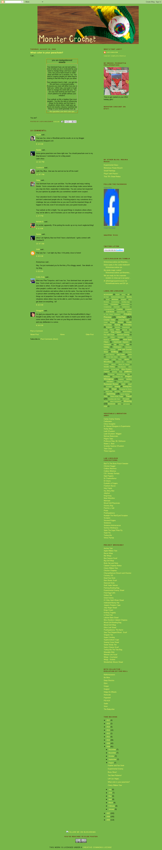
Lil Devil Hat (108, 615)
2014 (108, 727)
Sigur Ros (117, 391)
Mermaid (107, 501)
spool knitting (125, 394)
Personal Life (121, 374)
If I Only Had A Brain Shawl (114, 600)
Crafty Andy (40, 277)
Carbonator (108, 421)
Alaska (117, 294)
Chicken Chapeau (110, 570)
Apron (123, 294)
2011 (108, 737)
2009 (108, 743)
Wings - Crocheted (110, 657)
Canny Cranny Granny (112, 419)
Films (118, 329)
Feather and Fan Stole (116, 765)
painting (114, 371)
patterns (128, 371)
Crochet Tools (124, 320)
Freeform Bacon (110, 486)
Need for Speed (124, 364)
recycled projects (123, 381)
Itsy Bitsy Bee (109, 491)
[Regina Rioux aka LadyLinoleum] (111, 225)
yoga (105, 406)
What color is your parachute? (46, 52)
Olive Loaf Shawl (110, 627)
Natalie (38, 150)
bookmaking (115, 302)
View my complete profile (115, 56)
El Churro (107, 481)
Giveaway (121, 337)
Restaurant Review (111, 384)
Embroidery (127, 325)
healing (121, 344)
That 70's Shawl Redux (112, 176)
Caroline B (40, 168)
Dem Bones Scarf (110, 580)
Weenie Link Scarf (110, 655)
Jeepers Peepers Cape (112, 605)
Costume (128, 309)
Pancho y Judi (109, 508)
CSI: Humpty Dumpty (111, 473)
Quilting (129, 379)
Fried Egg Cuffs (109, 593)
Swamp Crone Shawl (111, 642)
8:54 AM (39, 325)
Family (105, 329)
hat (115, 344)
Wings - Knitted (109, 659)
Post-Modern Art (117, 376)
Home (62, 334)
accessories (108, 294)
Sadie (106, 703)
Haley (38, 180)
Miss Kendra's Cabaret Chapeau (115, 620)
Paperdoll (107, 698)
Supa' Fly (107, 533)
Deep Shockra (109, 680)
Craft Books (110, 311)
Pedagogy (111, 374)
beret (107, 299)
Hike (127, 344)
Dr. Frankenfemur (110, 478)
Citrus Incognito (109, 424)
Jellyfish (107, 493)
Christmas (114, 304)
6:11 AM (39, 228)
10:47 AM (40, 244)
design (112, 322)
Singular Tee (108, 635)
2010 (108, 740)
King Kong (107, 496)
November (112, 753)
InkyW (38, 135)
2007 (108, 813)
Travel (129, 396)
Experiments (126, 327)
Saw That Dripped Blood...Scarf (115, 632)
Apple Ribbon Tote (110, 551)
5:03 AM (39, 271)
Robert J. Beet (109, 444)
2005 (108, 820)
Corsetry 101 (108, 575)
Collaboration (125, 304)
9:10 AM (39, 144)
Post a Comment (36, 331)
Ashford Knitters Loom (117, 297)
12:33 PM (40, 162)
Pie (128, 374)
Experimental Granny (115, 769)
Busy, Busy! (112, 772)
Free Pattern (116, 332)
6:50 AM (39, 256)
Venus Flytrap (109, 538)
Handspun (107, 344)
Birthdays (115, 299)
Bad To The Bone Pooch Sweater (116, 463)
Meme (127, 359)
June (110, 793)
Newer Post (34, 334)
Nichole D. (40, 222)
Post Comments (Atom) (49, 339)
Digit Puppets (109, 476)
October (111, 756)
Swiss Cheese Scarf (111, 647)
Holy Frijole (108, 488)
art (128, 294)
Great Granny (109, 598)
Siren (106, 706)
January (111, 809)
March (111, 803)
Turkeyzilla (108, 535)
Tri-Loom (126, 399)
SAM (38, 249)
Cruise (105, 322)
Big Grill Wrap (109, 561)
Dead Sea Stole (109, 578)
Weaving (128, 401)
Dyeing (117, 325)
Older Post (90, 334)
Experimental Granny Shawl (114, 590)
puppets (121, 379)
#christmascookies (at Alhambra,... (116, 262)
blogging (123, 299)
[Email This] (65, 121)
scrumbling (109, 386)
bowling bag (125, 302)
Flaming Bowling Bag (111, 588)
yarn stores (126, 404)
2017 (108, 720)
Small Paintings (109, 171)
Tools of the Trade (116, 396)
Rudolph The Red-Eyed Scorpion (116, 515)
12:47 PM (40, 174)
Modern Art (119, 362)
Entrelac (109, 327)
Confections (125, 307)
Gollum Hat (108, 595)
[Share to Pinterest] (75, 121)
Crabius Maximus (110, 468)
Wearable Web (109, 652)
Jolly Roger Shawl (110, 608)
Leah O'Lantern (109, 431)
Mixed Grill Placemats (112, 503)
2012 (108, 733)
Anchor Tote (108, 548)
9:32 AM (39, 305)
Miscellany (108, 362)
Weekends (111, 404)
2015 (108, 723)
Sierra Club (109, 391)
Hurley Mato (108, 429)
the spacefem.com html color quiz (62, 111)
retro (123, 384)
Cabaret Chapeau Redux (113, 566)
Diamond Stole (109, 583)
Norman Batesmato (111, 436)
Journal (113, 349)
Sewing (117, 386)
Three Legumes (109, 451)
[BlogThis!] (68, 121)
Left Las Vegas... (114, 779)
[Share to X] (70, 121)
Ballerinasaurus (109, 675)
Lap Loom (121, 354)
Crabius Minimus (110, 471)
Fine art (124, 329)
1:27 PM (39, 216)
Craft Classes (121, 311)
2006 (108, 817)
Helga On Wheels (110, 692)
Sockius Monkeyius (111, 528)
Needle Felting (109, 367)
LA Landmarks (127, 352)
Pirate (106, 511)
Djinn (105, 683)
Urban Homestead (115, 401)
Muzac (113, 364)
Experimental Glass (111, 165)
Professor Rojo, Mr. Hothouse (114, 441)
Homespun (117, 347)
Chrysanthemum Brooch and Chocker (117, 573)
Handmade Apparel (121, 342)
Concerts (116, 307)
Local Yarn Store (112, 357)
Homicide (107, 695)
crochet (121, 316)
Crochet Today (109, 320)
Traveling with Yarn (114, 399)
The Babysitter (109, 709)
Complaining (107, 307)
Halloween (115, 340)
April (110, 799)
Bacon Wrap (108, 553)
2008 (108, 747)
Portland (107, 376)
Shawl (114, 389)
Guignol (106, 689)
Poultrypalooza (109, 513)
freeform (127, 332)
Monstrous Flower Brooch (113, 168)
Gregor (106, 686)
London (123, 357)
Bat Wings (107, 556)
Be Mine (107, 677)
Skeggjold (39, 311)
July (110, 789)
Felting (112, 329)
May (110, 796)
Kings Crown (108, 610)
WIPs (119, 404)
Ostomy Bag (108, 506)
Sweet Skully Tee (110, 645)
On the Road (115, 369)
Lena (130, 354)
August (111, 763)
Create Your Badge (109, 228)
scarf (130, 384)
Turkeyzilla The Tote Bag (113, 650)
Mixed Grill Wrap (110, 625)
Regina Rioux (108, 187)
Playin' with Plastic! (111, 174)
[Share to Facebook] (73, 121)
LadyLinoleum (112, 52)
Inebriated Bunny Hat (111, 603)
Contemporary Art (109, 309)
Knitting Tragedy (110, 613)
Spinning (111, 394)
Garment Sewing (123, 334)
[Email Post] (62, 121)
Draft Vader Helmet (111, 585)
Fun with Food (109, 334)
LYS (120, 359)
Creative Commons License (97, 847)
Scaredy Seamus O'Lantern (114, 446)
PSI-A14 (107, 701)
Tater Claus (108, 449)
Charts (106, 304)
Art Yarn (106, 297)
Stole (105, 396)
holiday (106, 347)
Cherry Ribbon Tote (111, 568)
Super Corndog (109, 637)
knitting (114, 352)
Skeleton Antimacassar (112, 525)
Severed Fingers (110, 520)
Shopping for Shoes (125, 389)
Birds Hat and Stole (111, 563)
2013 (108, 730)
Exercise (117, 327)
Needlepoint (121, 367)
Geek (105, 337)
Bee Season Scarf (110, 558)
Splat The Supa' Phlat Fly (113, 530)
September (112, 759)
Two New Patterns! (115, 775)
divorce (120, 322)
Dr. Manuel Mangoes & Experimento (117, 426)
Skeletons (107, 523)
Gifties (112, 337)
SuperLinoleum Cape (111, 640)
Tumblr (106, 401)
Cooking (120, 309)
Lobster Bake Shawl (111, 618)
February (111, 806)
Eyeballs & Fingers (111, 483)
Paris (120, 371)
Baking (129, 297)
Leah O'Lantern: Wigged (112, 434)
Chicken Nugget (109, 466)
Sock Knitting (127, 391)
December (112, 749)
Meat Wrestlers (109, 498)
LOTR (113, 359)
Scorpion (107, 518)
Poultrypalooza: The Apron (113, 630)
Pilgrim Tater (108, 439)
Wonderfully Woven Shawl (113, 662)
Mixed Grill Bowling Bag (112, 622)
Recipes (110, 381)
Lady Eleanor (110, 354)
